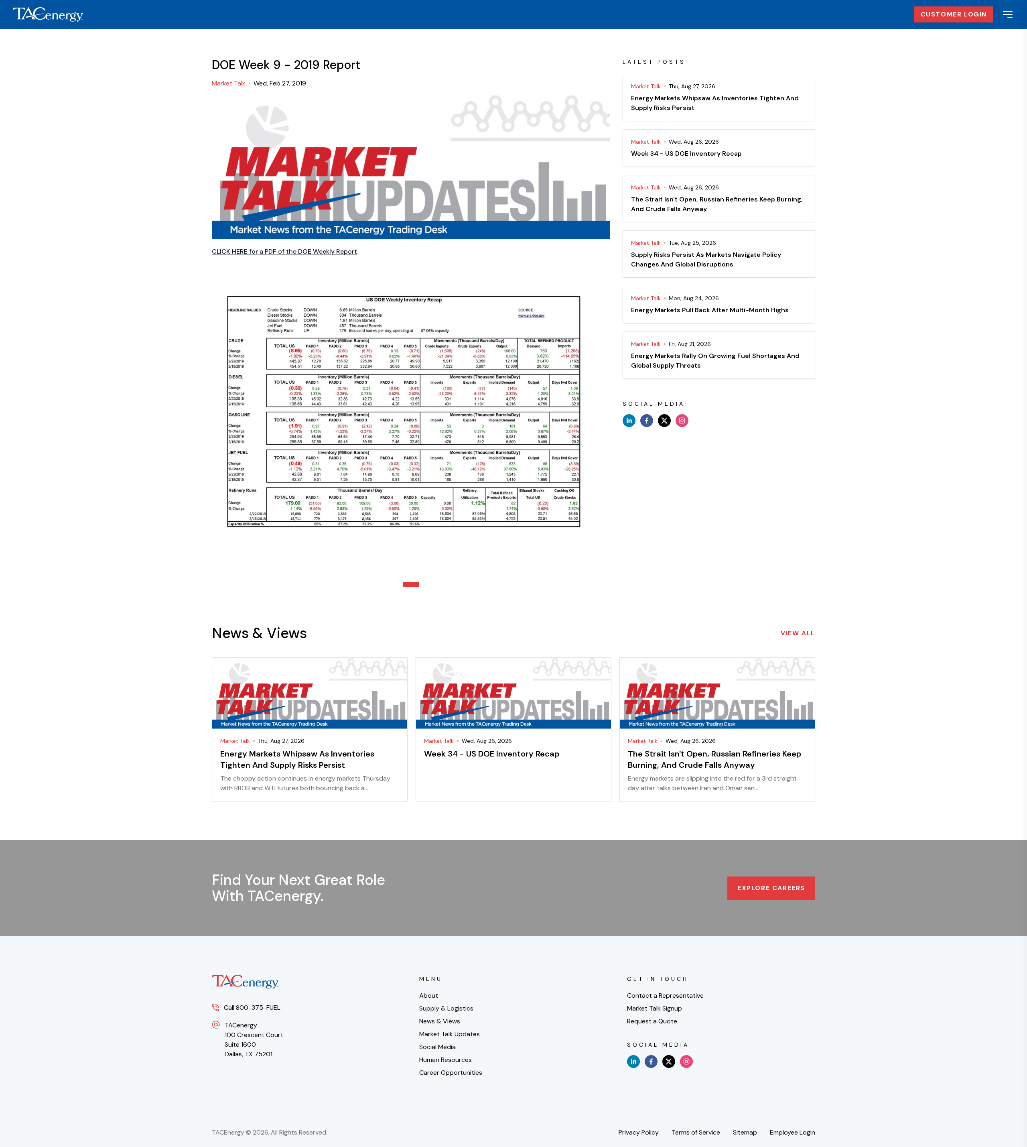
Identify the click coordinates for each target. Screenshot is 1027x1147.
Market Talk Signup (654, 1008)
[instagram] (682, 420)
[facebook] (646, 420)
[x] (664, 420)
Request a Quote (652, 1021)
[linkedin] (629, 420)
